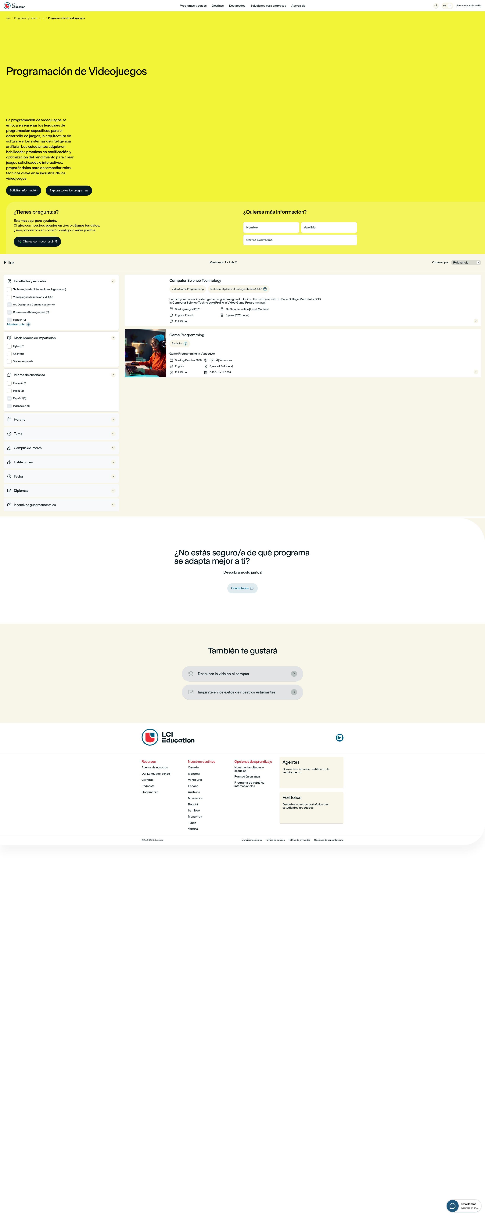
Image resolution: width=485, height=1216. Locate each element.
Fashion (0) (19, 319)
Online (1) (18, 353)
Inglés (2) (18, 390)
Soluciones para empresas (268, 5)
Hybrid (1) (18, 346)
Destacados (237, 5)
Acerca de (298, 5)
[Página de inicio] (168, 744)
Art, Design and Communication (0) (34, 304)
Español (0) (19, 398)
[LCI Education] (14, 5)
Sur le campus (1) (23, 361)
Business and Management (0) (31, 312)
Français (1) (19, 383)
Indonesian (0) (21, 406)
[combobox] (466, 262)
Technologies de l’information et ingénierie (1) (39, 289)
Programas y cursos (193, 5)
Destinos (218, 5)
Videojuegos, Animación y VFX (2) (33, 297)
